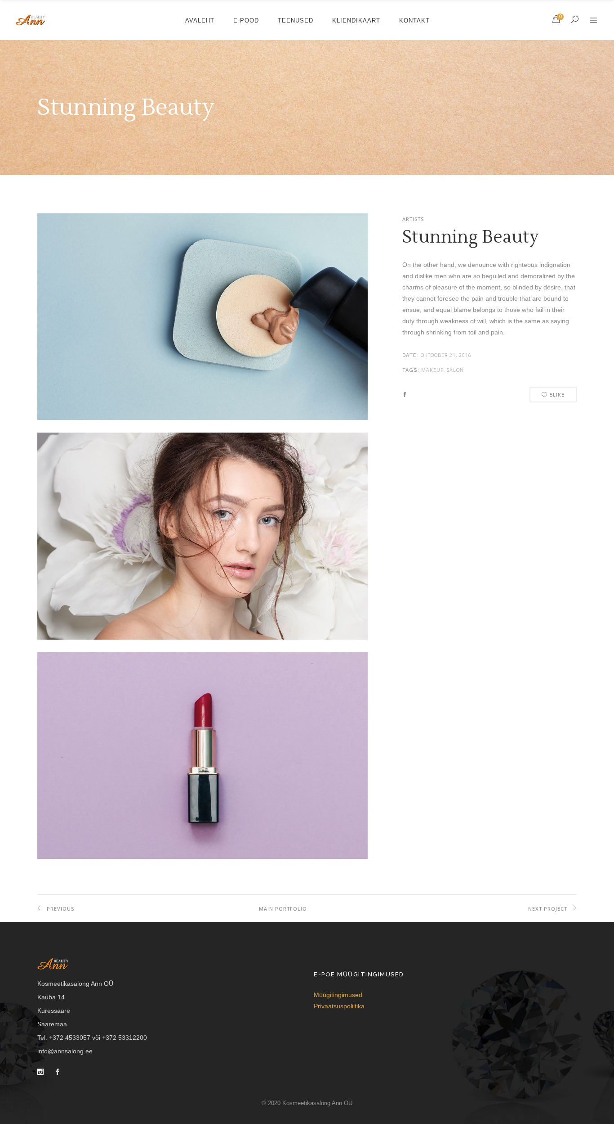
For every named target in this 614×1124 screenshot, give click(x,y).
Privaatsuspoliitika (339, 1006)
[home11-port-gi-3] (202, 417)
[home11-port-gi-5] (202, 856)
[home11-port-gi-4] (202, 637)
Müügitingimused (338, 994)
